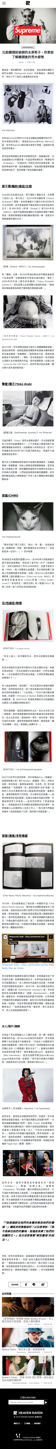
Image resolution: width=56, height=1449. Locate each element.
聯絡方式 (17, 1423)
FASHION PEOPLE (28, 47)
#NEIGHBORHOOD (34, 1352)
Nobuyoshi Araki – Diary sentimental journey (25, 964)
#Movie (37, 1324)
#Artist (21, 62)
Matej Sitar (7, 968)
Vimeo (20, 968)
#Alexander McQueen (19, 1383)
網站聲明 (37, 1423)
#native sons (21, 1352)
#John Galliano (34, 1383)
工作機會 (27, 1423)
